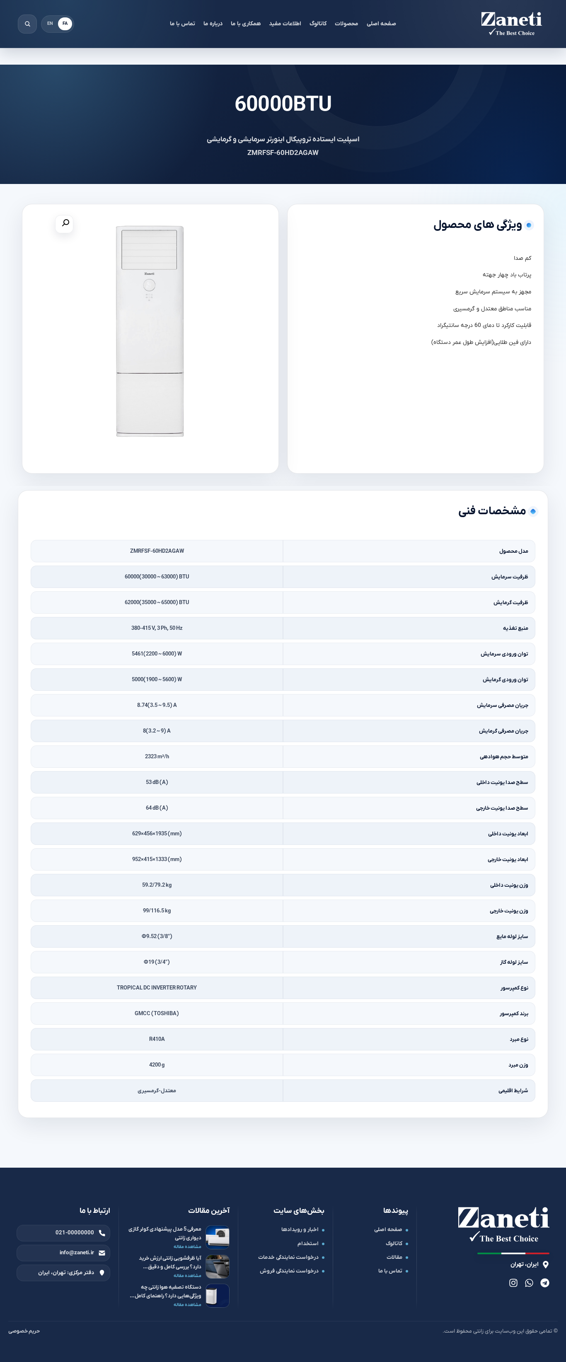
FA (65, 24)
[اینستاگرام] (513, 1282)
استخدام (308, 1243)
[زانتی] (511, 24)
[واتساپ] (529, 1282)
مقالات (394, 1257)
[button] (64, 224)
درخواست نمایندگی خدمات (288, 1257)
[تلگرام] (544, 1282)
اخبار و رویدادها (300, 1229)
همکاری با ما (246, 23)
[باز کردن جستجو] (27, 24)
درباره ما (213, 23)
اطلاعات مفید (285, 23)
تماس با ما (182, 23)
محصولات (346, 23)
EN (50, 24)
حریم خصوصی (24, 1331)
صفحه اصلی (381, 23)
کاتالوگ (318, 23)
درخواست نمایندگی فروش (289, 1271)
